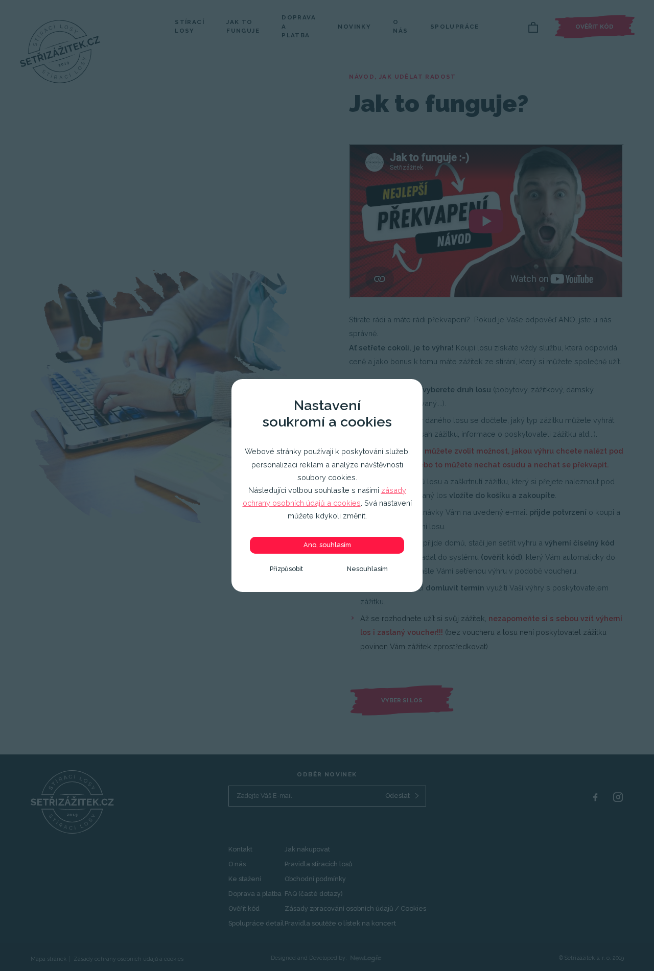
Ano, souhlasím (327, 545)
